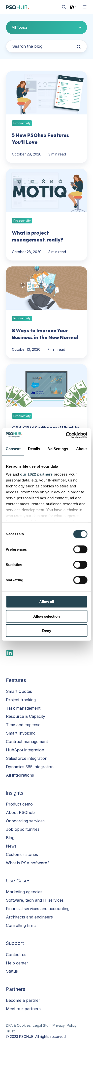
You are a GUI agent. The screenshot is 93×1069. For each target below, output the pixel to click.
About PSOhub (20, 812)
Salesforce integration (26, 758)
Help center (17, 962)
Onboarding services (25, 820)
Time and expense (23, 724)
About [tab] (81, 449)
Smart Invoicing (20, 733)
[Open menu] (84, 6)
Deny (46, 631)
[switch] (80, 549)
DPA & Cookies (18, 1025)
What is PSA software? (27, 862)
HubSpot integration (25, 749)
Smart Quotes (19, 691)
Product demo (19, 804)
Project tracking (21, 699)
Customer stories (22, 854)
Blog (10, 837)
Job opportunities (22, 829)
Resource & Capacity (25, 716)
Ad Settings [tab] (57, 449)
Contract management (27, 741)
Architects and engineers (29, 917)
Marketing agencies (24, 891)
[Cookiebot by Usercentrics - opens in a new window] (66, 435)
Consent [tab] (13, 449)
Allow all (46, 602)
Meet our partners (23, 1008)
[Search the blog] (78, 46)
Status (12, 971)
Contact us (16, 954)
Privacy (59, 1025)
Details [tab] (34, 449)
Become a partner (23, 1000)
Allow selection (46, 616)
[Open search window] (63, 6)
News (11, 846)
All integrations (20, 775)
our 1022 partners (36, 474)
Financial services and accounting (37, 908)
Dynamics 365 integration (30, 766)
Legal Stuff (42, 1025)
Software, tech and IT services (35, 900)
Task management (23, 708)
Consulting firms (21, 925)
